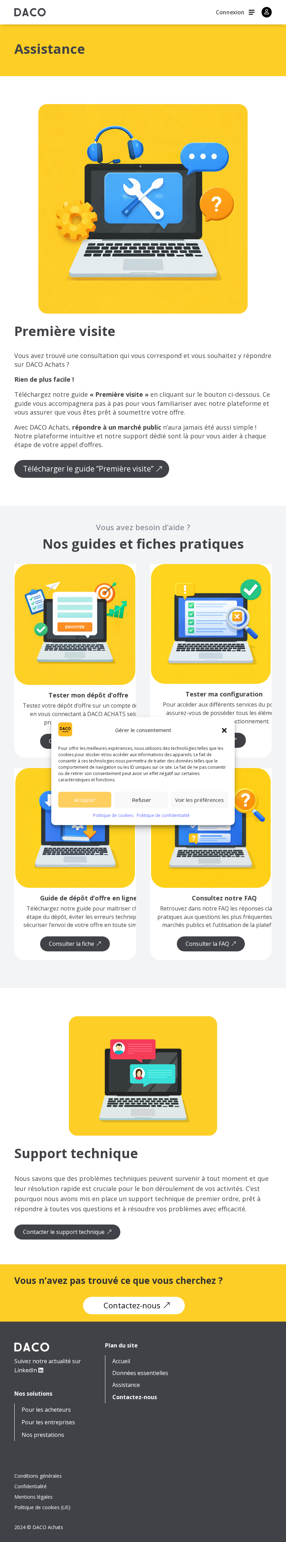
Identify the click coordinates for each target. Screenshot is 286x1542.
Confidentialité (30, 1487)
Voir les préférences (199, 799)
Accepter (85, 799)
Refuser (141, 799)
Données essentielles (140, 1373)
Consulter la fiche (71, 944)
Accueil (121, 1361)
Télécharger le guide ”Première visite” (88, 469)
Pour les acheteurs (46, 1409)
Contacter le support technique (64, 1232)
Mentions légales (33, 1497)
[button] (224, 730)
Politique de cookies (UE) (42, 1508)
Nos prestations (43, 1435)
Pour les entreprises (48, 1422)
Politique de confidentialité (163, 816)
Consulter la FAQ (207, 944)
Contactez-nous (132, 1305)
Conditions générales (38, 1476)
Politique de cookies (113, 816)
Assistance (126, 1385)
